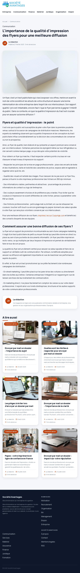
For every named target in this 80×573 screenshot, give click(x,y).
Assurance (6, 545)
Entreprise (6, 12)
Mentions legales (48, 542)
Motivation (45, 500)
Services (6, 538)
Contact (44, 538)
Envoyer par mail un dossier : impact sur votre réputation (58, 457)
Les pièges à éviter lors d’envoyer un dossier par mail (19, 404)
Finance (31, 12)
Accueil (4, 21)
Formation (6, 557)
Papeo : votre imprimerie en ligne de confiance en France (19, 457)
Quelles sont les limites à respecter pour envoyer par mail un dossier (56, 351)
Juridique (49, 12)
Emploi (71, 12)
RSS (43, 545)
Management (46, 516)
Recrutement (46, 504)
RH (42, 512)
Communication (19, 12)
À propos (50, 305)
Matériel (40, 12)
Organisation (61, 12)
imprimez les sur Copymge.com (51, 215)
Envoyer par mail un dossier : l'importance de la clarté (57, 404)
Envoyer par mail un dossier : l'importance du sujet (18, 349)
